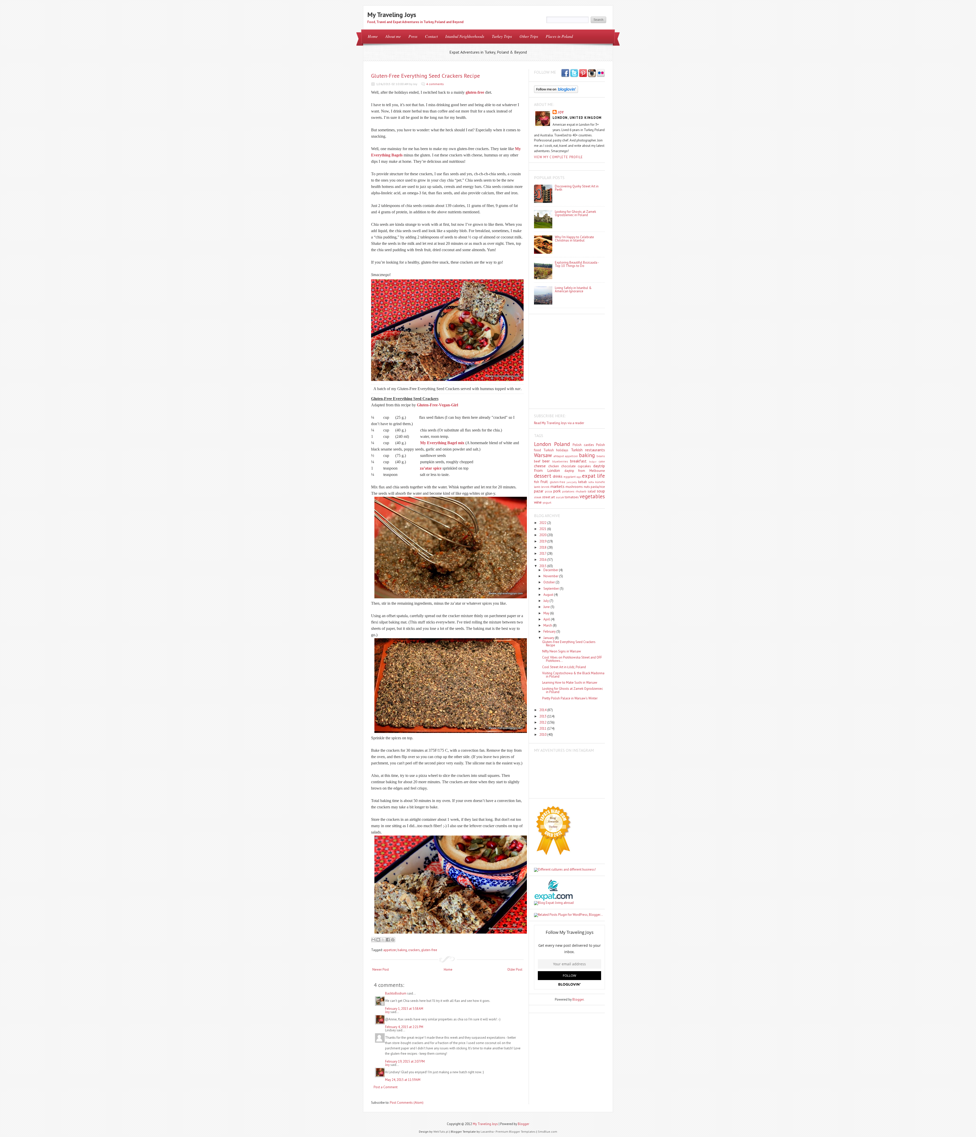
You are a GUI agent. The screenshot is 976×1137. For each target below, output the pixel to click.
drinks (557, 476)
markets (558, 486)
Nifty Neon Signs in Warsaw (561, 651)
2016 (543, 559)
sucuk (560, 497)
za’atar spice (430, 468)
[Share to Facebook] (387, 939)
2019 (543, 541)
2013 (543, 716)
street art (548, 497)
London (542, 444)
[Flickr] (601, 73)
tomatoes (572, 497)
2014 (543, 710)
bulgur (593, 461)
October (549, 582)
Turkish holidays (556, 450)
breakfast (578, 460)
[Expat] (553, 899)
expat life (593, 475)
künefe (600, 482)
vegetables (592, 496)
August (548, 594)
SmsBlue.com (547, 1131)
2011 (543, 728)
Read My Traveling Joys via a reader (559, 423)
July (546, 601)
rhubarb (581, 491)
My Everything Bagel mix (442, 443)
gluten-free (475, 92)
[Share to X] (383, 939)
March (548, 625)
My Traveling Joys (391, 14)
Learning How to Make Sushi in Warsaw (569, 682)
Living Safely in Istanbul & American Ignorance (573, 289)
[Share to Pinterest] (392, 939)
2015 (543, 566)
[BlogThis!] (378, 939)
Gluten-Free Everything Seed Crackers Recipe (425, 75)
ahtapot (559, 456)
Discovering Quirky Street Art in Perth (577, 188)
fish (536, 482)
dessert (542, 475)
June (547, 607)
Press (412, 36)
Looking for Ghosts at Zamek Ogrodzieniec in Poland (575, 213)
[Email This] (373, 939)
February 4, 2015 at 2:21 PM (404, 1027)
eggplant (569, 476)
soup (601, 490)
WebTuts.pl (441, 1131)
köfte (591, 482)
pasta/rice (598, 487)
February (549, 631)
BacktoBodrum (395, 993)
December (551, 570)
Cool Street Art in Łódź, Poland (564, 667)
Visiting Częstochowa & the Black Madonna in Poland (573, 675)
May (546, 613)
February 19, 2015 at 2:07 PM (405, 1061)
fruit (544, 481)
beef (537, 461)
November (551, 576)
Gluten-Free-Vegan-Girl (437, 405)
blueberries (560, 461)
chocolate (568, 466)
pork (557, 490)
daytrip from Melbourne (585, 471)
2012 (543, 722)
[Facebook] (574, 73)
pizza (548, 491)
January (549, 638)
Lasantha (487, 1131)
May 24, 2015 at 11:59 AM (402, 1080)
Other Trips (529, 36)
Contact (431, 36)
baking (402, 950)
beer (546, 460)
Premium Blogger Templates (516, 1131)
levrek (545, 487)
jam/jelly (572, 482)
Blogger (578, 999)
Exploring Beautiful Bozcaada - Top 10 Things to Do (577, 264)
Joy (387, 1012)
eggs (578, 476)
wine (538, 502)
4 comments (435, 84)
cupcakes (584, 466)
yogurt (547, 502)
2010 (543, 734)
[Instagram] (592, 73)
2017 (543, 553)
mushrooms (574, 487)
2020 (543, 535)
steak (537, 497)
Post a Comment (386, 1087)
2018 (543, 547)
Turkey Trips (502, 36)
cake (602, 461)
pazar (538, 490)
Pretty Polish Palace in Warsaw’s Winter (570, 698)
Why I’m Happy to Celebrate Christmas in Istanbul (574, 239)
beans (601, 456)
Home (373, 36)
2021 (543, 529)
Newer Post (380, 969)
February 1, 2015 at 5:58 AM (404, 1008)
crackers (414, 950)
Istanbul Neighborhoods (464, 36)
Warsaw (543, 455)
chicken (553, 466)
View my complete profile (558, 157)
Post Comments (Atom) (406, 1102)
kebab (582, 482)
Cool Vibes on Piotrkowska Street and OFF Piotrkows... (572, 659)
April (547, 619)
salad (592, 491)
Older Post (514, 969)
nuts (587, 487)
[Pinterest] (583, 73)
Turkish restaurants (588, 449)
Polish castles (583, 445)
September (551, 588)
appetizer (389, 950)
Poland (562, 444)
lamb (537, 487)
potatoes (568, 491)
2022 (543, 523)
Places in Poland (559, 36)
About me (393, 36)
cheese (540, 465)
